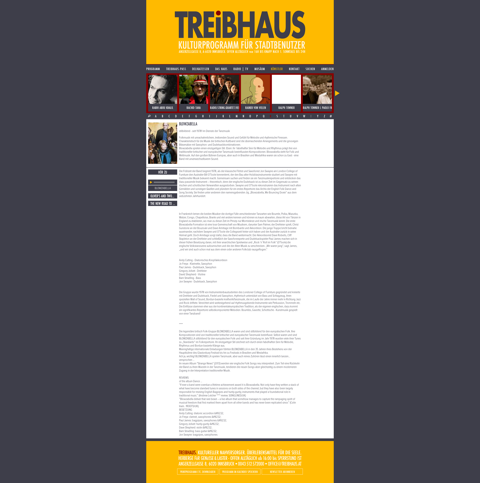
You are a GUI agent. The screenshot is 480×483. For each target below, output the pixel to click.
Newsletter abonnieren (282, 472)
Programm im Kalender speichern (240, 472)
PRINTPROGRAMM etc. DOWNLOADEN (197, 472)
